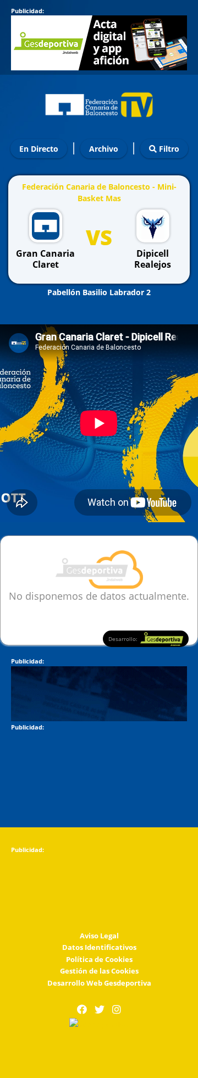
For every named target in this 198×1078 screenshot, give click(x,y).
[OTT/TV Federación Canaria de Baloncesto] (99, 102)
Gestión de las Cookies (99, 971)
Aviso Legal (99, 936)
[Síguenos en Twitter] (100, 1009)
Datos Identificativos (99, 947)
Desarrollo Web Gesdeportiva (99, 983)
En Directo (38, 148)
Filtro (168, 148)
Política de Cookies (99, 959)
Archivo (103, 148)
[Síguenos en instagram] (116, 1009)
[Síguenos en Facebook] (82, 1009)
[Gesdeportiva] (99, 1023)
